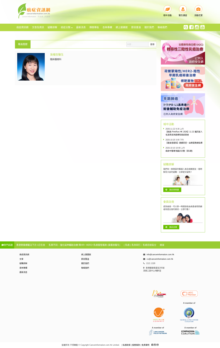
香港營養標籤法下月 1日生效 (30, 245)
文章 (21, 259)
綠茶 (162, 245)
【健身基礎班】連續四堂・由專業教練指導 (184, 143)
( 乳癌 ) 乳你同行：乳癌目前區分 (140, 245)
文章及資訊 (38, 27)
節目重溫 (136, 27)
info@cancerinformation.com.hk (160, 254)
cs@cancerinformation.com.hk (160, 259)
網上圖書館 (122, 27)
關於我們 (149, 27)
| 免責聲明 (145, 345)
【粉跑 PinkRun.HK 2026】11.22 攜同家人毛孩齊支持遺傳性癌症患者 (184, 133)
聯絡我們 (162, 27)
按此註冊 (173, 227)
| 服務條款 (136, 345)
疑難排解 (52, 27)
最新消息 (81, 27)
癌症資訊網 (22, 27)
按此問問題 (174, 190)
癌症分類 (65, 27)
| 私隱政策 (126, 345)
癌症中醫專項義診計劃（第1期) (179, 151)
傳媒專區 (94, 27)
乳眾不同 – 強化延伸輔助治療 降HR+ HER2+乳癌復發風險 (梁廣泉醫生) (84, 245)
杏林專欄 (107, 27)
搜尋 (152, 44)
